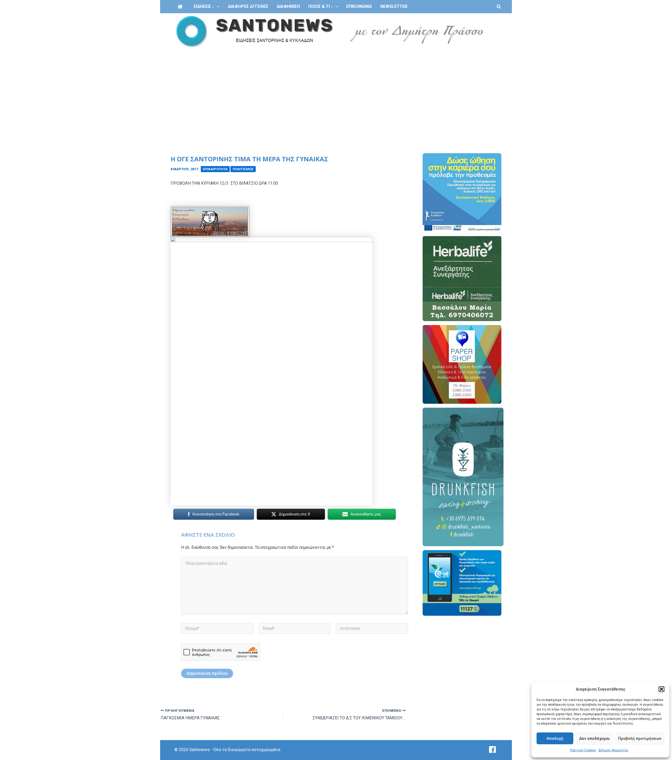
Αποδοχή (555, 738)
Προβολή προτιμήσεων (639, 738)
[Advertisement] (336, 88)
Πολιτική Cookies (583, 750)
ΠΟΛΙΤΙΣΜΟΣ (243, 169)
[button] (661, 689)
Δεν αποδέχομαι (594, 738)
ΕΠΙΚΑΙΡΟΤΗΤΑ (215, 169)
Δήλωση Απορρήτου (613, 750)
